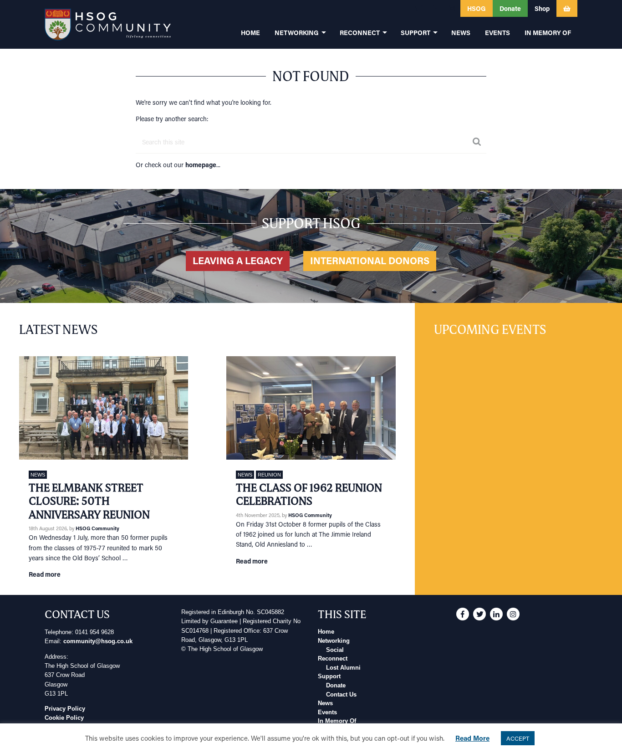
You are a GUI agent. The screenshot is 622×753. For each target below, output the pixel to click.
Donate (336, 685)
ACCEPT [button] (517, 738)
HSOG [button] (476, 8)
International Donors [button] (369, 260)
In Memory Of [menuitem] (548, 32)
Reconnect (332, 659)
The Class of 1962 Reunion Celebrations (309, 494)
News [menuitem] (460, 32)
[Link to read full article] (103, 407)
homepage (200, 164)
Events (327, 712)
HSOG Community (97, 528)
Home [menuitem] (250, 32)
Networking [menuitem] (297, 32)
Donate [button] (510, 8)
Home (326, 632)
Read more (45, 574)
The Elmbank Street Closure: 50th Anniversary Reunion (89, 501)
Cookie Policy (64, 718)
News (38, 474)
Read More (472, 738)
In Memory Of (337, 721)
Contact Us (341, 695)
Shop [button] (542, 8)
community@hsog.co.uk (98, 641)
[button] (401, 8)
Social (335, 650)
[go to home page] (108, 24)
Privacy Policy (65, 709)
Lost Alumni (343, 668)
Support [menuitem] (415, 32)
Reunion (269, 474)
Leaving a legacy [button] (238, 260)
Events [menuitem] (497, 32)
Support (329, 676)
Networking (334, 641)
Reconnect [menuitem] (360, 32)
